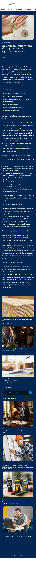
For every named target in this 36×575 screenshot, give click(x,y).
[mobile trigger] (3, 4)
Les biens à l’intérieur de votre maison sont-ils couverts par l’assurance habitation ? (18, 379)
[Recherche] (33, 4)
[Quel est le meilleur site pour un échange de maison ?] (18, 519)
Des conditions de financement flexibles (13, 107)
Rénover (4, 463)
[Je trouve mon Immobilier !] (12, 4)
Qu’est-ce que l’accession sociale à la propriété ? (14, 93)
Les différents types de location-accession (13, 96)
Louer (3, 534)
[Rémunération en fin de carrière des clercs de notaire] (18, 414)
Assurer (3, 383)
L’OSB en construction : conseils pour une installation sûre (17, 320)
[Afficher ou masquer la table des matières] (22, 90)
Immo (3, 57)
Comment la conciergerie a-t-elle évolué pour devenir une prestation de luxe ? (17, 350)
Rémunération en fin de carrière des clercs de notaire (15, 431)
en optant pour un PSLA (16, 274)
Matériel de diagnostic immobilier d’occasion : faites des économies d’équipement (17, 502)
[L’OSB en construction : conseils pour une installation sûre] (18, 306)
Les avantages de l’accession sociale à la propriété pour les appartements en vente (17, 100)
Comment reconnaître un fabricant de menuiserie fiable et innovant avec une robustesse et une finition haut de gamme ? (17, 467)
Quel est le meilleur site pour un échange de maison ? (17, 536)
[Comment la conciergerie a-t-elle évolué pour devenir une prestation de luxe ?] (18, 336)
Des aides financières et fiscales (11, 110)
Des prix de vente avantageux (10, 104)
